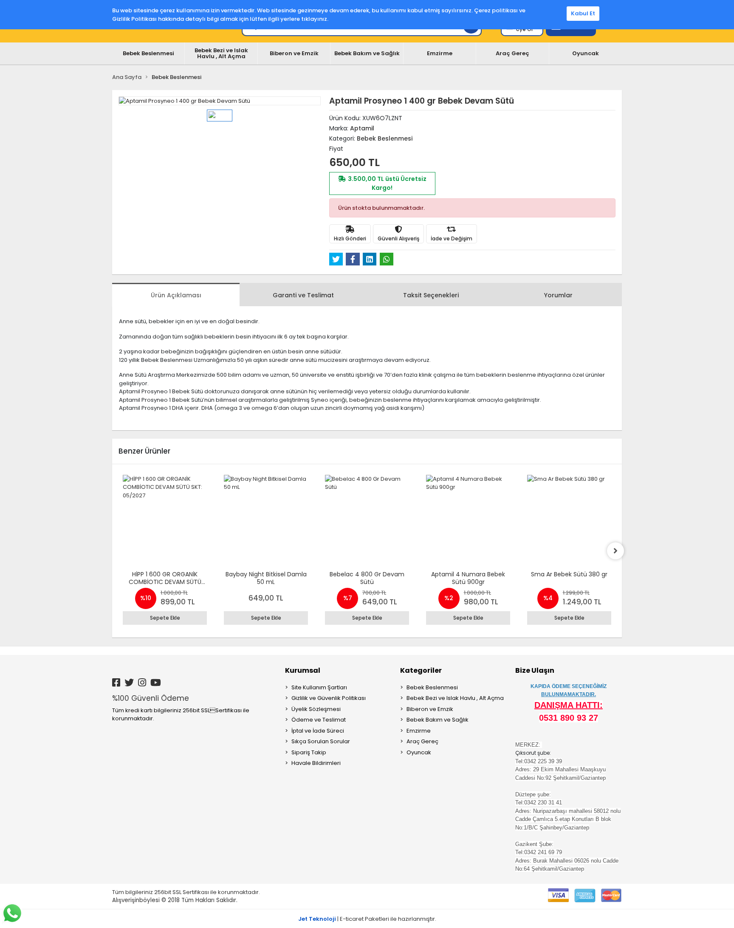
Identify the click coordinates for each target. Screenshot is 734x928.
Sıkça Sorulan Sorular (320, 741)
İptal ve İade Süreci (317, 731)
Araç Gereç (422, 741)
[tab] (176, 294)
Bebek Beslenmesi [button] (148, 53)
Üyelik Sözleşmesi (316, 709)
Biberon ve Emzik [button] (294, 53)
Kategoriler (421, 670)
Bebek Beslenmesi (432, 687)
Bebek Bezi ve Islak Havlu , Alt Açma (455, 698)
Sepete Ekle (165, 617)
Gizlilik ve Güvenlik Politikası (328, 698)
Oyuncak (419, 752)
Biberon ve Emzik (430, 709)
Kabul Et (583, 13)
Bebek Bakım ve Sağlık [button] (367, 53)
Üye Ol (524, 29)
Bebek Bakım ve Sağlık (438, 720)
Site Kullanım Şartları (319, 687)
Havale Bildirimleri (316, 763)
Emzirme (419, 731)
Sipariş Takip (308, 752)
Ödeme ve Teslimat (318, 720)
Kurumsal (302, 670)
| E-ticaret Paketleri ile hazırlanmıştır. (367, 919)
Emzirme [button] (439, 53)
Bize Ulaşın (534, 670)
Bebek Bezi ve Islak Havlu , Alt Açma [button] (221, 53)
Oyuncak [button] (585, 53)
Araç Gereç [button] (512, 53)
